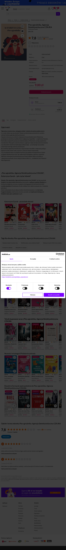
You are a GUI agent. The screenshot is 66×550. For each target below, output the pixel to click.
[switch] (25, 288)
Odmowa (32, 294)
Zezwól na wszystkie (54, 294)
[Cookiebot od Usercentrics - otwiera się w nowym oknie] (57, 254)
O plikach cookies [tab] (55, 259)
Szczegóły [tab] (33, 259)
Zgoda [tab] (11, 259)
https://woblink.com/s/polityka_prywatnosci (15, 277)
